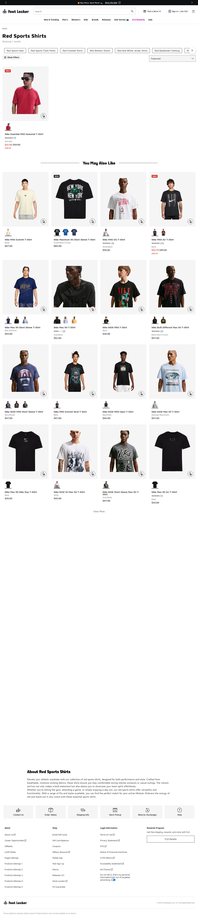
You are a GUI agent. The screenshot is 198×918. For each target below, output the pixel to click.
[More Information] (119, 2)
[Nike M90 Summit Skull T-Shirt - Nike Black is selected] (57, 404)
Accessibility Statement (110, 863)
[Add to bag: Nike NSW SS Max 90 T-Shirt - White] (92, 474)
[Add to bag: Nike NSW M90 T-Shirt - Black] (141, 309)
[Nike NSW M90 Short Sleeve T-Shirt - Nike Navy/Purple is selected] (8, 404)
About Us (9, 834)
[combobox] (84, 11)
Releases (106, 19)
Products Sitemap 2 (14, 869)
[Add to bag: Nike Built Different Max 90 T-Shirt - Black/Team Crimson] (190, 309)
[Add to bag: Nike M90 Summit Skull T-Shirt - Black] (92, 393)
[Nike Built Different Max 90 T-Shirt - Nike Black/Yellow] (163, 320)
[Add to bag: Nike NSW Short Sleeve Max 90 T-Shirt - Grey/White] (141, 474)
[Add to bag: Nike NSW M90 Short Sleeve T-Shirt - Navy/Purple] (43, 393)
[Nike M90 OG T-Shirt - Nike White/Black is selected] (106, 232)
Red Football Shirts (73, 50)
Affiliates (9, 846)
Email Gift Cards (59, 834)
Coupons (56, 846)
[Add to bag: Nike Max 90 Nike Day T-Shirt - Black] (43, 474)
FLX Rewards (138, 19)
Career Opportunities (14, 840)
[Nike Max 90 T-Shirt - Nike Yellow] (74, 320)
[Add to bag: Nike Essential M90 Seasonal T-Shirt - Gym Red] (43, 116)
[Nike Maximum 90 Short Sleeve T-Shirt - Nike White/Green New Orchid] (74, 232)
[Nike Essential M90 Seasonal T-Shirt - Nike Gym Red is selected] (8, 127)
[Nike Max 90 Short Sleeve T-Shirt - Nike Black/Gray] (16, 320)
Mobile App (57, 858)
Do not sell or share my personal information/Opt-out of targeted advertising (115, 877)
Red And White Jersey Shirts (132, 50)
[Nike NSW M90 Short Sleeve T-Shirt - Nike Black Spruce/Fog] (25, 404)
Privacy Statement (108, 840)
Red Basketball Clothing (167, 50)
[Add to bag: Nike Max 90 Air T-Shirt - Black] (190, 474)
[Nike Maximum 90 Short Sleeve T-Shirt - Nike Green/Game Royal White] (65, 232)
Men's (65, 19)
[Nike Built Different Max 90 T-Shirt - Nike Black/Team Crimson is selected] (155, 320)
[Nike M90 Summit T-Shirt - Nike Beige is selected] (8, 232)
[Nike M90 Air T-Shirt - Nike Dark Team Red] (163, 232)
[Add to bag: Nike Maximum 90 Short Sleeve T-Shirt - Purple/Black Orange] (92, 221)
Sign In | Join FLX (180, 11)
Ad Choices (105, 869)
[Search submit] (132, 11)
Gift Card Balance (60, 840)
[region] (99, 2)
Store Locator (58, 881)
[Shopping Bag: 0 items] (193, 11)
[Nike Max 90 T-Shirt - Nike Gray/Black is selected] (57, 320)
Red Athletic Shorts (100, 50)
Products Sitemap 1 (13, 863)
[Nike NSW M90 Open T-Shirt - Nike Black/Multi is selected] (106, 404)
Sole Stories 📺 (121, 19)
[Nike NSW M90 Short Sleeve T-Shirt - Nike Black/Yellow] (16, 404)
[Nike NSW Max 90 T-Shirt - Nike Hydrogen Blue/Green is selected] (155, 404)
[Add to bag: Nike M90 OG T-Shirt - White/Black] (141, 221)
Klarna (55, 869)
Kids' (86, 19)
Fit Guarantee (58, 887)
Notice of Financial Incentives (113, 852)
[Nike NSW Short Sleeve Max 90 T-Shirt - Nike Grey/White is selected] (106, 484)
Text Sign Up (58, 863)
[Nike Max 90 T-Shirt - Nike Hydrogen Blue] (65, 320)
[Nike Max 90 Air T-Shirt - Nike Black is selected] (155, 484)
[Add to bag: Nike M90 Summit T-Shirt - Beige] (43, 221)
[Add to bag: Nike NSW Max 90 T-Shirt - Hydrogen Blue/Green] (190, 393)
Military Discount (60, 852)
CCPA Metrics (106, 858)
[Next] (191, 2)
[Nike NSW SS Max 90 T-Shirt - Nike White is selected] (57, 484)
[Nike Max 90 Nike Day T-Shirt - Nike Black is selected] (8, 484)
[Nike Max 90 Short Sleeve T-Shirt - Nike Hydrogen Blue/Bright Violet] (25, 320)
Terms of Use (106, 834)
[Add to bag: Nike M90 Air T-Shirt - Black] (190, 221)
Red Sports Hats (15, 50)
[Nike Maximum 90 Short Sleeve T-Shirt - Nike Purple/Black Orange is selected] (57, 232)
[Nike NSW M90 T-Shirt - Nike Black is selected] (106, 320)
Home (4, 28)
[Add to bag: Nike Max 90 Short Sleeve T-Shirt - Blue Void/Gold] (43, 309)
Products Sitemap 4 (14, 881)
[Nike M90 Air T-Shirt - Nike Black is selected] (155, 232)
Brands (95, 19)
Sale (150, 19)
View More (99, 511)
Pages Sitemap (11, 858)
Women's (75, 19)
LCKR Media (10, 852)
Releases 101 (58, 875)
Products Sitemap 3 (14, 875)
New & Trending (51, 19)
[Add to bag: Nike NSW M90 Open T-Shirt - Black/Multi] (141, 393)
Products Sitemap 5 (14, 887)
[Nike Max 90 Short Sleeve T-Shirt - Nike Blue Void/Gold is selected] (8, 320)
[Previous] (6, 2)
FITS (102, 846)
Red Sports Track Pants (43, 50)
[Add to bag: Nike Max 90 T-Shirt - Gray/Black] (92, 309)
